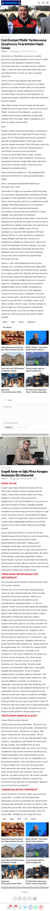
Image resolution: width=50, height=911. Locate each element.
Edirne (5, 322)
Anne (4, 819)
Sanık (13, 322)
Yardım (33, 819)
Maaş (12, 819)
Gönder (8, 427)
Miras (19, 819)
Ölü (26, 819)
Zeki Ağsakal (7, 327)
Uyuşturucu (31, 322)
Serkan (21, 322)
